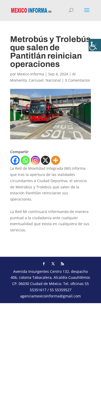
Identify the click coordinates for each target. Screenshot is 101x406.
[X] (45, 160)
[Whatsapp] (25, 160)
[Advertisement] (50, 353)
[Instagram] (35, 160)
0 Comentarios (77, 80)
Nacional (53, 80)
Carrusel (36, 80)
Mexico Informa (30, 74)
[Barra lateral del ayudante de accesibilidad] (95, 45)
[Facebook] (15, 160)
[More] (55, 160)
